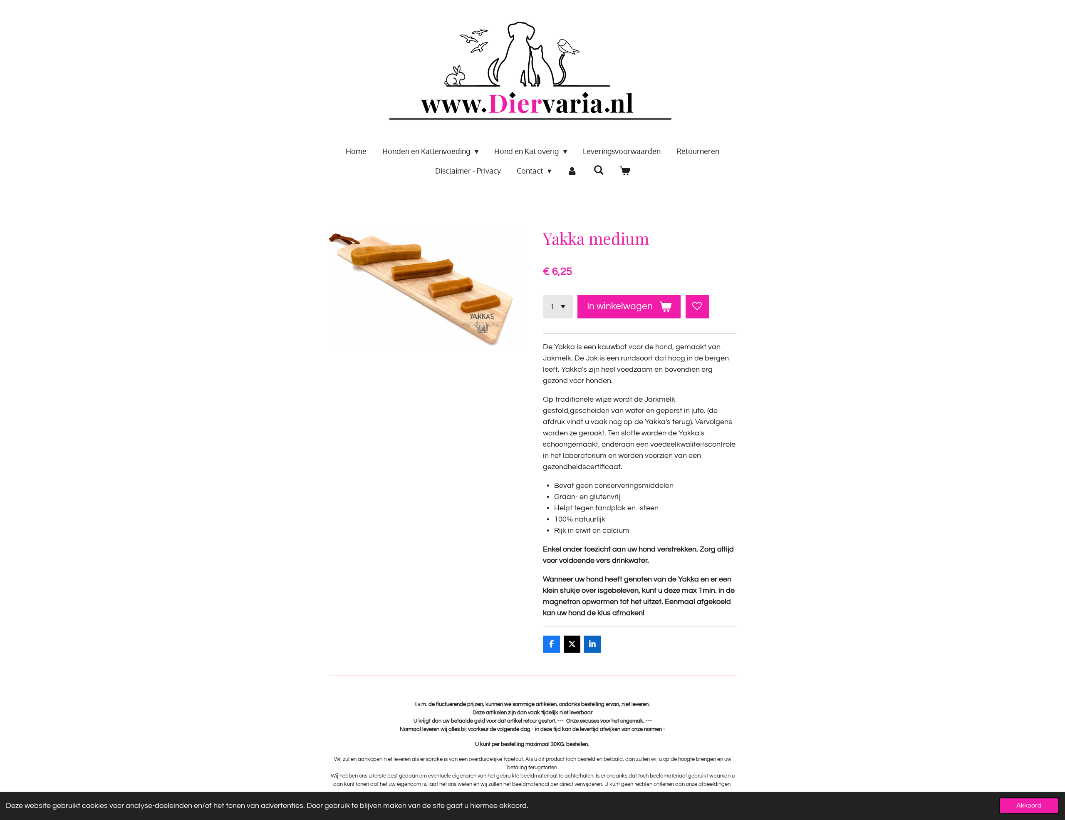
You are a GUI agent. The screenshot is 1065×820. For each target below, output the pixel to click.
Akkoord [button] (1029, 805)
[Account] (572, 171)
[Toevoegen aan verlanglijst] (697, 306)
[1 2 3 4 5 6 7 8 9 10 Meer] (558, 306)
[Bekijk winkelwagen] (625, 171)
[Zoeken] (598, 169)
